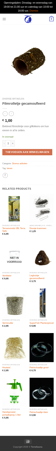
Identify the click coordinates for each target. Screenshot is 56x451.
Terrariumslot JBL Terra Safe (13, 229)
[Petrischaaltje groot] (42, 347)
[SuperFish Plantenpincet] (42, 302)
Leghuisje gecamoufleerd (37, 276)
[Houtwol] (14, 347)
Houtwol (6, 367)
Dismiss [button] (33, 10)
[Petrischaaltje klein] (42, 392)
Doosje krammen (38, 228)
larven (9, 168)
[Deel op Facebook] (5, 175)
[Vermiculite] (14, 302)
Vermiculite (7, 323)
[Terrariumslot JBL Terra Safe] (14, 208)
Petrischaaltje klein (39, 412)
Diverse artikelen (13, 99)
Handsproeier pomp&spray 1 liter (11, 413)
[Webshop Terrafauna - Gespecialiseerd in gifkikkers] (28, 19)
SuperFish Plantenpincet (42, 323)
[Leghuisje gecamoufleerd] (42, 255)
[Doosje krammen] (42, 208)
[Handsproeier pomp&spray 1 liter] (14, 392)
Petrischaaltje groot (39, 367)
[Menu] (4, 19)
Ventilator (7, 275)
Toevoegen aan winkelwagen (27, 152)
